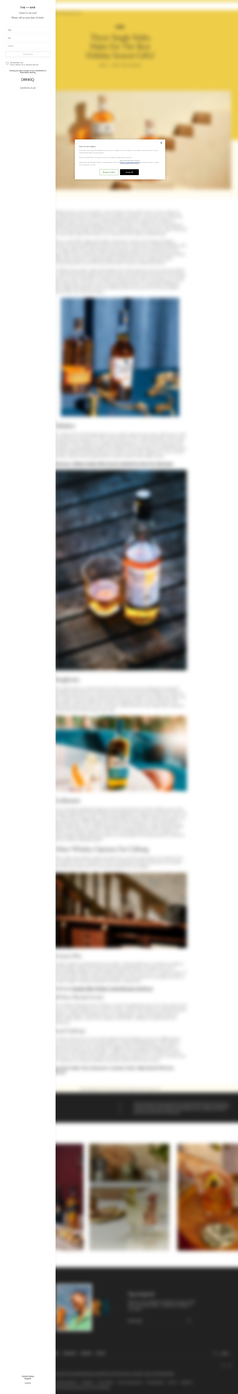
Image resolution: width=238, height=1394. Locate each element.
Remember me (16, 62)
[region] (120, 159)
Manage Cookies (109, 172)
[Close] (161, 143)
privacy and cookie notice (129, 162)
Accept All (129, 172)
